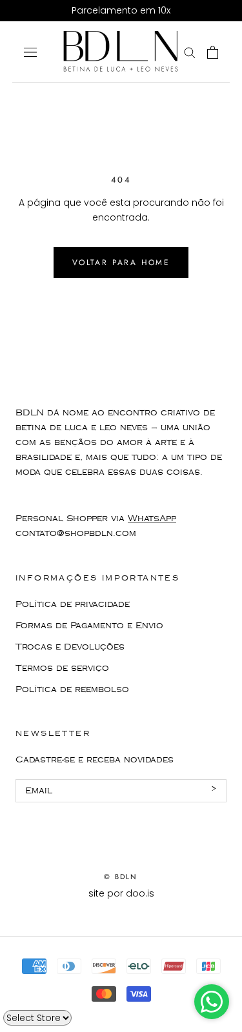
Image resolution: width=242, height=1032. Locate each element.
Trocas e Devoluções (70, 647)
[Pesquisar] (190, 51)
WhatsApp (152, 518)
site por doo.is (121, 893)
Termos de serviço (62, 668)
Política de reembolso (72, 689)
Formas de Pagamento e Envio (89, 625)
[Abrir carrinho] (212, 52)
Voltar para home (121, 262)
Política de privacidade (72, 604)
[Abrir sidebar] (30, 52)
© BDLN (120, 876)
